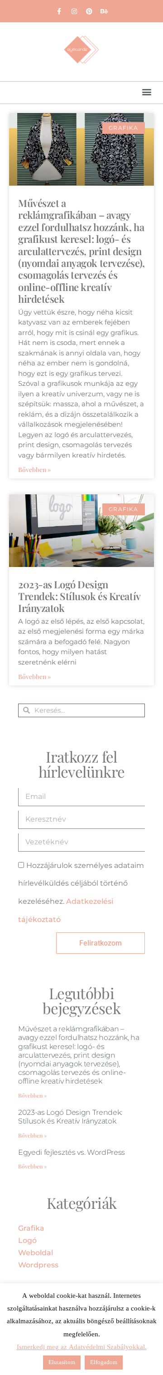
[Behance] (104, 11)
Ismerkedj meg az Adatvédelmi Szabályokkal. (82, 1347)
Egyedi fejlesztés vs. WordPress (71, 1152)
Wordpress (38, 1265)
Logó (27, 1240)
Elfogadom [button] (103, 1362)
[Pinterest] (89, 11)
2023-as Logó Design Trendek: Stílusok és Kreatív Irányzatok (79, 596)
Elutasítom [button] (61, 1362)
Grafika (31, 1228)
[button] (146, 91)
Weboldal (35, 1252)
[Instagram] (74, 11)
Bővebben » (34, 469)
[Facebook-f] (59, 11)
